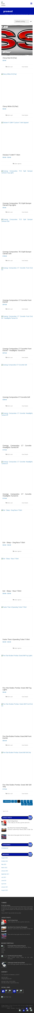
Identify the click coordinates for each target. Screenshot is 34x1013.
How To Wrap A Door (13, 821)
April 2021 (3, 883)
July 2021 (3, 877)
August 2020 (4, 890)
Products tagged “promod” (19, 15)
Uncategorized (4, 848)
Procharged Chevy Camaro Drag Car (17, 945)
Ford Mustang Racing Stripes (15, 955)
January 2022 (4, 870)
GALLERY (18, 1008)
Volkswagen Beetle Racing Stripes (16, 962)
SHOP (23, 1008)
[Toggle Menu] (31, 3)
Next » (30, 804)
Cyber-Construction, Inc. (6, 1006)
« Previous (7, 801)
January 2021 (4, 887)
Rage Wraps (5, 1005)
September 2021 (5, 874)
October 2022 (4, 861)
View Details (24, 66)
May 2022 (3, 864)
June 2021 (3, 880)
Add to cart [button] (10, 66)
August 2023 (4, 858)
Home (7, 15)
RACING (13, 1008)
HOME (8, 1008)
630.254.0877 (4, 977)
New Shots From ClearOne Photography (17, 828)
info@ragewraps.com (6, 978)
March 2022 (4, 867)
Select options (17, 163)
